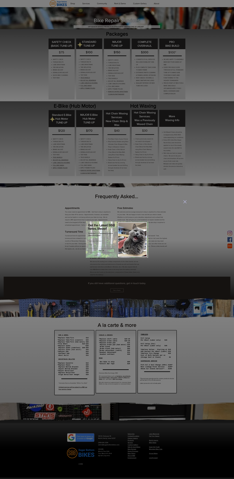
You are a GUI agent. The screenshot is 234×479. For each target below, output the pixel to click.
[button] (185, 201)
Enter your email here (95, 241)
